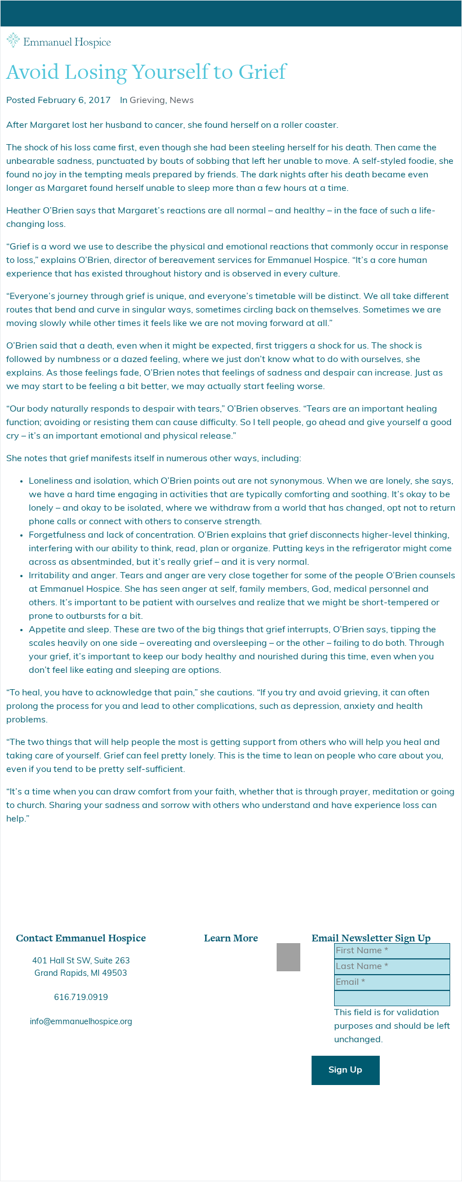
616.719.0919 (81, 998)
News (182, 100)
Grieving (147, 100)
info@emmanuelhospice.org (81, 1022)
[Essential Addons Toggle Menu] (288, 957)
